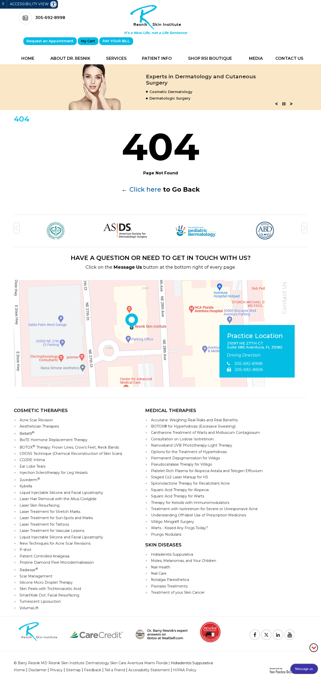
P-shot (25, 549)
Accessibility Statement (149, 670)
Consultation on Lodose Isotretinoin (182, 439)
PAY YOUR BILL (116, 41)
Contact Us (289, 58)
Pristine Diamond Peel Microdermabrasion (57, 562)
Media (256, 58)
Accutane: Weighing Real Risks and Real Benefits (194, 420)
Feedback (92, 670)
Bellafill (27, 433)
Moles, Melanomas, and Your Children (183, 560)
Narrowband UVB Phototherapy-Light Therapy (191, 445)
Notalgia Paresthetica (170, 579)
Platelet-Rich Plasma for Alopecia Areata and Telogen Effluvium (207, 471)
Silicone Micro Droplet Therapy (46, 582)
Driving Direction (244, 355)
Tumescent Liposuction (40, 601)
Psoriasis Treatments (169, 586)
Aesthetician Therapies (39, 426)
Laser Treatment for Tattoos (44, 524)
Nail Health (160, 567)
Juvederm (30, 479)
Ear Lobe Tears (32, 466)
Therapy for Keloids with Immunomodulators (190, 502)
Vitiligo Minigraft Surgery (172, 521)
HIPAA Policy (184, 670)
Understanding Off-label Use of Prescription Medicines (198, 515)
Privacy (56, 670)
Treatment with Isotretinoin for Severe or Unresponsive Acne (204, 509)
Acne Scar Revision (36, 420)
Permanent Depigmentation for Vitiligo (185, 458)
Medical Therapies (170, 410)
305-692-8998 (50, 17)
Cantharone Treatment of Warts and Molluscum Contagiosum (205, 432)
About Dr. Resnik (70, 58)
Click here (145, 189)
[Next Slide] (291, 105)
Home (27, 58)
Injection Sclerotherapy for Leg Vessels (54, 472)
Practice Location (255, 336)
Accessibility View (30, 4)
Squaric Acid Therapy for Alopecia (180, 490)
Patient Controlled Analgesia (44, 556)
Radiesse (29, 569)
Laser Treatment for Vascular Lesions (52, 530)
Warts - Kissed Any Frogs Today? (179, 528)
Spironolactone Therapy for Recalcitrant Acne (190, 483)
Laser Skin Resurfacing (39, 505)
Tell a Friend (115, 670)
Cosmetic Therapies (41, 410)
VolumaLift (29, 608)
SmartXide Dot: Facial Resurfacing (49, 595)
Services (116, 58)
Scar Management (36, 576)
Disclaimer (37, 670)
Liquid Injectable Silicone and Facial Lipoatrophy (61, 492)
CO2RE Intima (32, 460)
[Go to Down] (313, 647)
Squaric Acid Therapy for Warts (177, 496)
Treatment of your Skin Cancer (178, 592)
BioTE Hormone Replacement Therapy (54, 440)
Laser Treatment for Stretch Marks (50, 511)
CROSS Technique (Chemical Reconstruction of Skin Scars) (71, 453)
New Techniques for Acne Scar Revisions (55, 543)
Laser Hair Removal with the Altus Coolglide (58, 499)
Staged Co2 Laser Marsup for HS (179, 477)
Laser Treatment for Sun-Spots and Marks (56, 518)
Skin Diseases (163, 545)
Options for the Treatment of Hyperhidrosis (189, 452)
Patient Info (157, 58)
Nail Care (159, 573)
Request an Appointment (50, 41)
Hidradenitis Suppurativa (172, 554)
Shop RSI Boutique (210, 58)
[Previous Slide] (276, 105)
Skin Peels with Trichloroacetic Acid (50, 588)
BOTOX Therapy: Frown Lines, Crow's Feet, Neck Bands (69, 447)
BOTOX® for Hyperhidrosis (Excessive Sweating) (193, 426)
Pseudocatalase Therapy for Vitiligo (181, 464)
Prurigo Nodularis (166, 534)
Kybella (26, 486)
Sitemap (73, 670)
